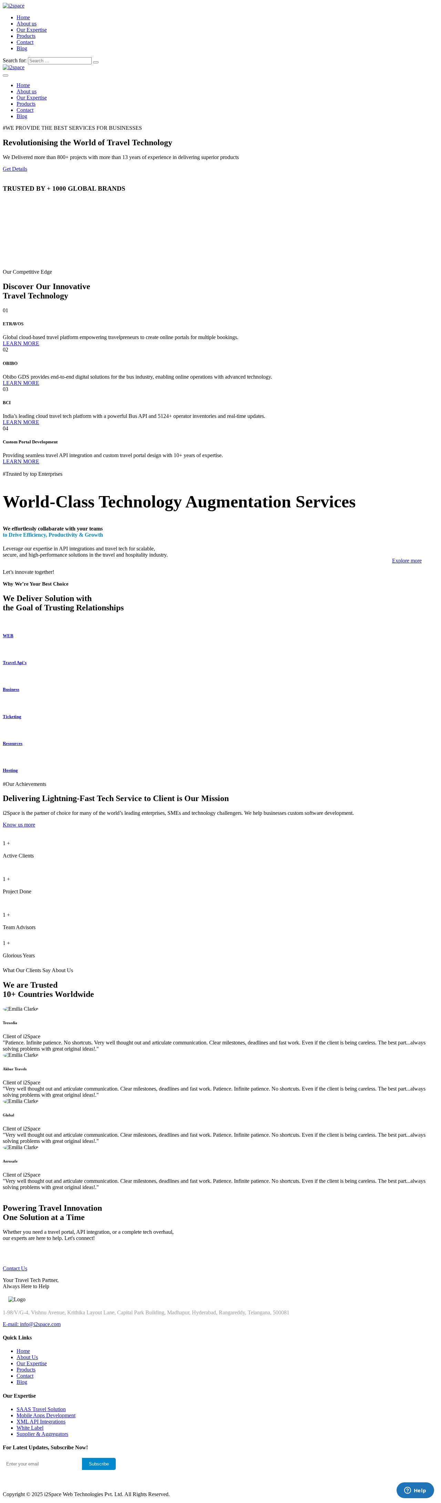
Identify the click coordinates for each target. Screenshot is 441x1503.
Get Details (15, 169)
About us (27, 24)
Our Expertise (32, 30)
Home (23, 17)
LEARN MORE (21, 343)
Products (26, 36)
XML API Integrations (41, 1422)
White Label (30, 1428)
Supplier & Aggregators (42, 1434)
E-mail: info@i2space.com (32, 1324)
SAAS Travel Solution (41, 1409)
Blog (22, 48)
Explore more (407, 561)
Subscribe (99, 1464)
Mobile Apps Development (46, 1415)
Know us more (19, 825)
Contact (25, 42)
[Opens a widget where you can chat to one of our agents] (415, 1491)
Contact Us (15, 1268)
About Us (27, 1357)
